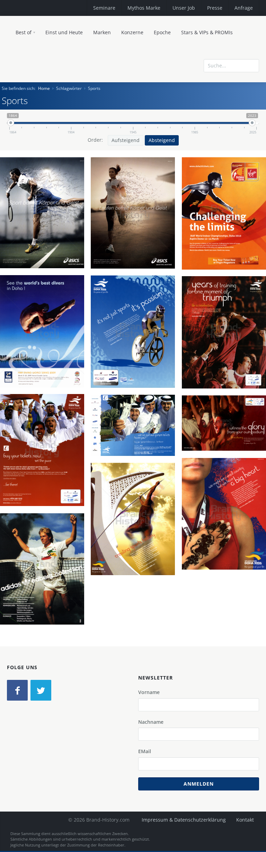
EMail (144, 751)
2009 (45, 361)
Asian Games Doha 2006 (135, 337)
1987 (45, 590)
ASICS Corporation (45, 226)
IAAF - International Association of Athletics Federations (223, 231)
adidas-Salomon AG (45, 582)
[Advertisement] (208, 94)
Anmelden (199, 783)
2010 (226, 247)
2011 (45, 234)
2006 (135, 353)
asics (45, 218)
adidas (45, 574)
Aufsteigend (126, 140)
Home (44, 88)
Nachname (150, 722)
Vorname (149, 692)
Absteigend (162, 140)
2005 (226, 535)
